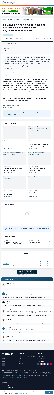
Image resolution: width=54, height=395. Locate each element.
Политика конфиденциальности (21, 377)
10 (47, 259)
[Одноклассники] (41, 364)
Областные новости (28, 19)
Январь (18, 19)
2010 (14, 19)
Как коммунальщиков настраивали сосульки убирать (13, 193)
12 (13, 261)
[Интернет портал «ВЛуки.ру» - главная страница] (8, 2)
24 (47, 263)
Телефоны (21, 363)
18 (21, 19)
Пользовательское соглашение (8, 377)
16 (40, 261)
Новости (10, 19)
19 (13, 263)
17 (47, 261)
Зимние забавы (33, 193)
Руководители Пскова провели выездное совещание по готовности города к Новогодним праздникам (38, 144)
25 (6, 265)
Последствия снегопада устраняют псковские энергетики (13, 169)
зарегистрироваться (43, 228)
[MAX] (48, 364)
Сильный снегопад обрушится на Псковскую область (37, 169)
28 (26, 265)
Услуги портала (31, 356)
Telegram (30, 112)
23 (40, 263)
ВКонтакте (40, 112)
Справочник (22, 358)
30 (40, 265)
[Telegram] (44, 364)
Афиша (20, 359)
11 (6, 261)
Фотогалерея (31, 358)
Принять (49, 392)
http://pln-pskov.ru (12, 107)
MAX (35, 112)
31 (47, 265)
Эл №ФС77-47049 (47, 373)
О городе (30, 359)
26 (13, 265)
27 (20, 265)
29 (33, 265)
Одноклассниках (11, 114)
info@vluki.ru (41, 358)
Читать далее (7, 148)
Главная (4, 19)
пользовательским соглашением (19, 393)
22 (33, 263)
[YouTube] (51, 364)
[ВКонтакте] (38, 364)
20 (20, 263)
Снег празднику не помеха (11, 143)
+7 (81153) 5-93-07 (43, 356)
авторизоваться (15, 230)
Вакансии (21, 361)
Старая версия (31, 361)
